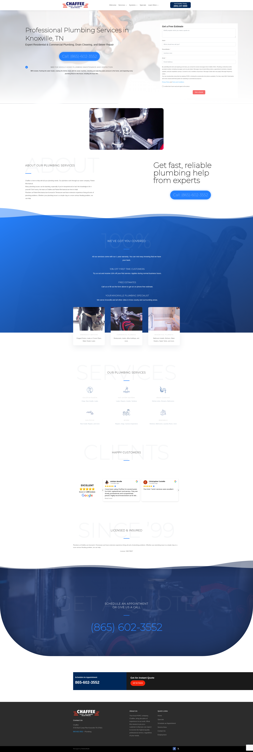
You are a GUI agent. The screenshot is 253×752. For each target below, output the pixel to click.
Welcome (112, 5)
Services (121, 5)
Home (160, 715)
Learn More (152, 5)
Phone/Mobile (166, 49)
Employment (162, 735)
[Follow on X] (178, 748)
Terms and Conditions (178, 82)
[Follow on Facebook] (174, 748)
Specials (143, 5)
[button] (178, 490)
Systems (132, 5)
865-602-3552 (78, 731)
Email (163, 58)
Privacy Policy (166, 82)
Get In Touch (138, 683)
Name (163, 40)
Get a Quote (199, 92)
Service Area (162, 727)
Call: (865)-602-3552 (79, 56)
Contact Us (161, 731)
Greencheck (85, 748)
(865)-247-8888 (180, 6)
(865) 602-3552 (127, 627)
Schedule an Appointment (167, 723)
